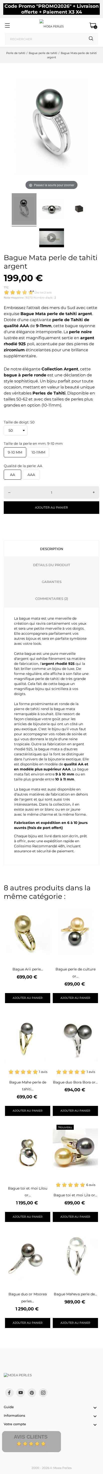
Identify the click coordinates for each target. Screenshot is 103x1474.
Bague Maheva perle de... (75, 1294)
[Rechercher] (91, 38)
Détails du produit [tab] (51, 565)
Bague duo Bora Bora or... (75, 1082)
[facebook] (9, 1393)
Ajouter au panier (51, 507)
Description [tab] (51, 549)
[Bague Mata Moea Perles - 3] (79, 209)
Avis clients (31, 1437)
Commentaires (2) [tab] (51, 599)
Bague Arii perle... (27, 969)
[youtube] (20, 1392)
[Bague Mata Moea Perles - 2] (51, 209)
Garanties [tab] (52, 582)
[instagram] (43, 1393)
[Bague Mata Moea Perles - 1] (24, 209)
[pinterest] (32, 1393)
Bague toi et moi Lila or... (75, 1195)
